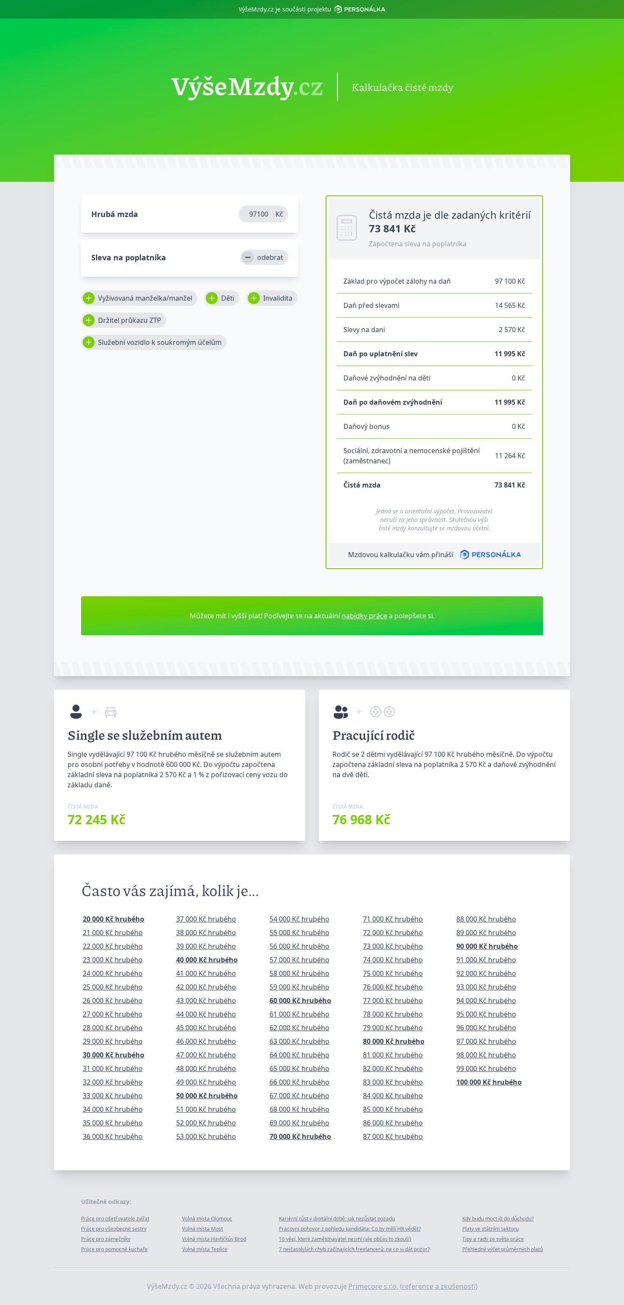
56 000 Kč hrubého (299, 946)
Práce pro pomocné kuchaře (114, 1249)
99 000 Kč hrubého (486, 1068)
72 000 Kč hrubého (393, 932)
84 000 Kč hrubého (393, 1095)
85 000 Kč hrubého (393, 1109)
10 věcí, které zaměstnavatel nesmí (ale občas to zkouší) (345, 1239)
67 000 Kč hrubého (299, 1095)
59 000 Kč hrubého (299, 987)
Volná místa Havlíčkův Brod (214, 1239)
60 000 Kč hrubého (300, 1000)
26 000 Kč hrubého (113, 1000)
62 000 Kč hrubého (299, 1027)
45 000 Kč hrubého (206, 1027)
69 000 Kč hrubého (299, 1122)
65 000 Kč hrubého (299, 1068)
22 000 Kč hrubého (113, 946)
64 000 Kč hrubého (299, 1055)
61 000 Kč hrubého (299, 1014)
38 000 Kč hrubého (206, 932)
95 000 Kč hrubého (486, 1014)
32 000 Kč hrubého (113, 1082)
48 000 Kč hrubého (206, 1068)
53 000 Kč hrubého (206, 1136)
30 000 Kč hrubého (113, 1055)
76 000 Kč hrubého (393, 987)
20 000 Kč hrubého (113, 919)
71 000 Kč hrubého (393, 919)
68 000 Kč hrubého (299, 1109)
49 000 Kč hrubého (206, 1082)
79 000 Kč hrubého (393, 1027)
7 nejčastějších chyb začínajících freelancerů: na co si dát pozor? (354, 1249)
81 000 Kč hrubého (393, 1055)
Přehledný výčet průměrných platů (502, 1249)
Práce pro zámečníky (105, 1239)
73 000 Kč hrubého (393, 946)
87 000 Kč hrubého (393, 1136)
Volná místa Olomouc (207, 1218)
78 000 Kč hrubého (393, 1014)
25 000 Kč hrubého (113, 987)
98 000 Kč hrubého (486, 1055)
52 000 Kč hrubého (206, 1122)
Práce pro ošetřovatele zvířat (115, 1218)
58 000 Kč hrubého (299, 973)
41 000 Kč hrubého (206, 973)
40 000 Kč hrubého (207, 959)
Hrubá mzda (114, 214)
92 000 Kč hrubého (486, 973)
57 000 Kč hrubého (299, 959)
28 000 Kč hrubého (113, 1027)
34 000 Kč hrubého (113, 1109)
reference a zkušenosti (438, 1286)
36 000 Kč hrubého (113, 1136)
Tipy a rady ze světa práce (493, 1239)
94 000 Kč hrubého (486, 1000)
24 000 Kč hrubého (113, 973)
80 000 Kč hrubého (393, 1041)
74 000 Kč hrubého (393, 959)
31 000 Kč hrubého (113, 1068)
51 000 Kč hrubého (206, 1109)
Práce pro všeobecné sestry (113, 1228)
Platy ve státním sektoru (490, 1228)
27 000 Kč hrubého (113, 1014)
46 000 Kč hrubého (206, 1041)
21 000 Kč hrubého (113, 932)
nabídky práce (364, 615)
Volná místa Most (202, 1228)
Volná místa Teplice (205, 1249)
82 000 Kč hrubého (393, 1068)
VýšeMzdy (247, 86)
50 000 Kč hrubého (207, 1095)
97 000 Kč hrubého (486, 1041)
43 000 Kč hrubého (206, 1000)
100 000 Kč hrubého (489, 1082)
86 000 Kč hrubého (393, 1122)
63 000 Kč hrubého (299, 1041)
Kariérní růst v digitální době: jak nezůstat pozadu (337, 1218)
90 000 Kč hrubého (487, 946)
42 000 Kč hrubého (206, 987)
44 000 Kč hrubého (206, 1014)
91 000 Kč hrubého (486, 959)
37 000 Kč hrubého (206, 919)
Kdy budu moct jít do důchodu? (498, 1218)
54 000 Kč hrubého (299, 919)
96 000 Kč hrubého (486, 1027)
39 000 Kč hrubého (206, 946)
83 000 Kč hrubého (393, 1082)
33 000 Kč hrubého (113, 1095)
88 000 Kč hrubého (486, 919)
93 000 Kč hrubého (486, 987)
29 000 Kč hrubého (113, 1041)
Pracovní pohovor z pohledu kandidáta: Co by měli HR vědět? (350, 1228)
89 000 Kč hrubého (486, 932)
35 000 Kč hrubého (113, 1122)
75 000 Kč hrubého (393, 973)
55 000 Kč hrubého (299, 932)
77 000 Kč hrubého (393, 1000)
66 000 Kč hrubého (299, 1082)
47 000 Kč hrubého (206, 1055)
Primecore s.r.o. (373, 1286)
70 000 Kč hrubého (300, 1136)
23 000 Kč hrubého (113, 959)
